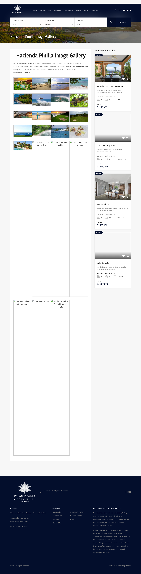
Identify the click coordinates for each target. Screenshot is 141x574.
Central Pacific (68, 10)
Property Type (50, 20)
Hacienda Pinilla (45, 10)
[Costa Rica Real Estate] (17, 15)
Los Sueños (33, 10)
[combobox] (26, 24)
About (86, 10)
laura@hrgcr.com (21, 526)
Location (80, 20)
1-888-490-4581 (124, 10)
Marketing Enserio (124, 566)
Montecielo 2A (103, 204)
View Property (112, 77)
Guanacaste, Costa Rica (21, 73)
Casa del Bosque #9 (106, 145)
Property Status (18, 20)
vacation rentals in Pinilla (78, 66)
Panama (78, 10)
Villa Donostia (103, 263)
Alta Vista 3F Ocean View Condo (111, 86)
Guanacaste (57, 10)
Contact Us (94, 10)
